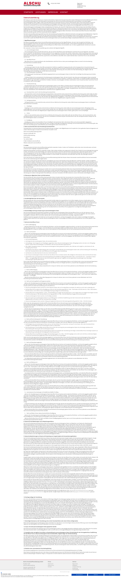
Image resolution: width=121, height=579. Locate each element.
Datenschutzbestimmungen (65, 571)
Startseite (28, 12)
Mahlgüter (74, 565)
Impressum (53, 12)
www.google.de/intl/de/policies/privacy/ (79, 490)
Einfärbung (75, 568)
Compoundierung (76, 566)
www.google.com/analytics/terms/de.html (33, 491)
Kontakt (64, 12)
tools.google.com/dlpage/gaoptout (49, 482)
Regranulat (75, 563)
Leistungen (40, 12)
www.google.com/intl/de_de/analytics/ (81, 491)
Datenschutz (51, 565)
